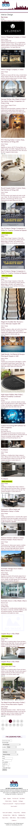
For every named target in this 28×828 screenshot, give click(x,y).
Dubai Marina (4, 708)
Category (9, 20)
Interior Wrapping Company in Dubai (13, 37)
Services (4, 17)
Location (13, 20)
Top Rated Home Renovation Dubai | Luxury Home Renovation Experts (13, 703)
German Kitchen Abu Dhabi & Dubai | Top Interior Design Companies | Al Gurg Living (13, 101)
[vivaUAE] (11, 4)
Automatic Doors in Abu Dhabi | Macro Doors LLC (14, 602)
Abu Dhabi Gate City (6, 431)
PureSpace (4, 450)
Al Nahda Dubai (4, 574)
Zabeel (2, 236)
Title (2, 20)
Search (4, 769)
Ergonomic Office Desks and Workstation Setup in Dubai (10, 510)
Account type (5, 742)
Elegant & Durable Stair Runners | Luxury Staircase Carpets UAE (12, 323)
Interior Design (4, 39)
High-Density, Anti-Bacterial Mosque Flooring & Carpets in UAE (13, 355)
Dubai (2, 453)
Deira (2, 73)
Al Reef (3, 640)
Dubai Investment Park (6, 41)
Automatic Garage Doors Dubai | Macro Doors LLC (12, 570)
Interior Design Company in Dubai (12, 69)
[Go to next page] (21, 725)
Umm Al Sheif (4, 107)
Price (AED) (5, 762)
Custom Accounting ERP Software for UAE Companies (13, 426)
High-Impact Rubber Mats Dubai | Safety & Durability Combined (12, 395)
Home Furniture (4, 666)
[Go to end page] (2, 728)
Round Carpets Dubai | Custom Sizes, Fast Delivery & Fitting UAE (13, 189)
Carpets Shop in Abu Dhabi (10, 634)
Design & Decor (12, 105)
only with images (7, 768)
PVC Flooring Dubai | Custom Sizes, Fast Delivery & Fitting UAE (13, 141)
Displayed (20, 20)
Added (5, 20)
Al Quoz (3, 145)
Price (17, 20)
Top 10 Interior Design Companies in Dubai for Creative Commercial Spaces (14, 229)
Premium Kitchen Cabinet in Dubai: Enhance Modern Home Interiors (12, 539)
